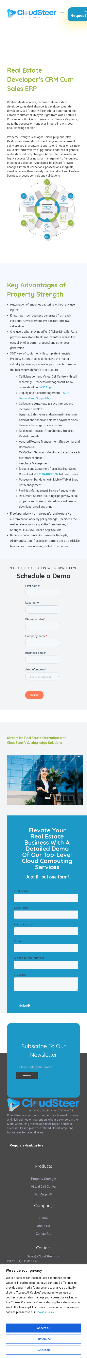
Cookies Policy (45, 1312)
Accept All (43, 1328)
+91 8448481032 (47, 474)
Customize (43, 1339)
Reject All (43, 1350)
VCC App (45, 387)
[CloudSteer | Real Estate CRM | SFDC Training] (32, 14)
